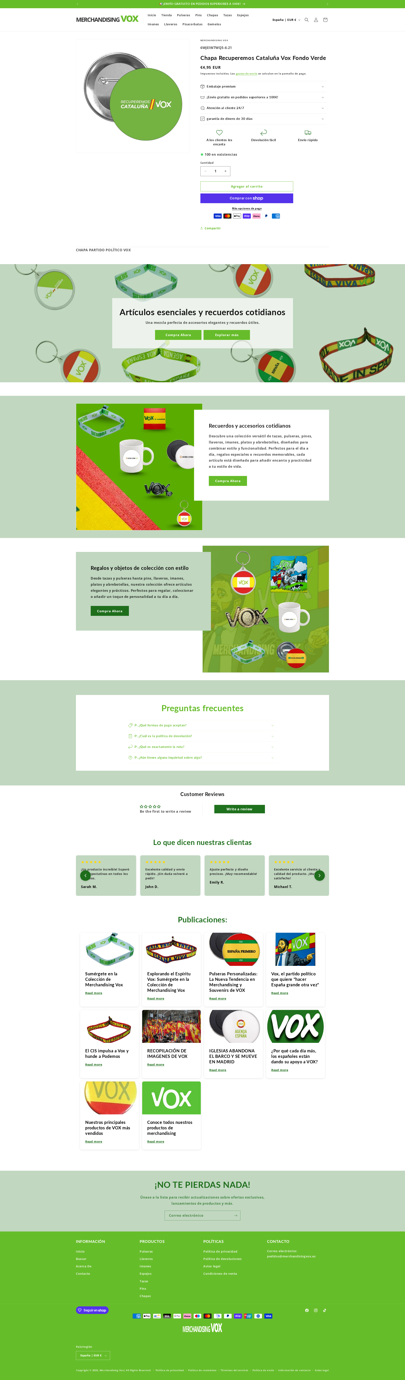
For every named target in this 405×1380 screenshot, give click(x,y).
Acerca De (83, 1266)
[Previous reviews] (85, 875)
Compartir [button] (213, 228)
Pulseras (146, 1251)
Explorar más (227, 335)
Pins (143, 1289)
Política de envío (263, 1370)
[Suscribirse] (235, 1216)
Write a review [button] (239, 809)
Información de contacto (294, 1370)
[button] (306, 19)
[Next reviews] (319, 875)
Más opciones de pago (247, 208)
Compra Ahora (178, 335)
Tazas (144, 1281)
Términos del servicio (234, 1370)
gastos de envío (247, 73)
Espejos (145, 1274)
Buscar (81, 1259)
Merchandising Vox (112, 1370)
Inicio (80, 1251)
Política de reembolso (202, 1370)
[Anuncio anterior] (77, 4)
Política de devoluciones (222, 1259)
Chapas (145, 1296)
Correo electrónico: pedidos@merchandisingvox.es (291, 1253)
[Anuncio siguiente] (327, 4)
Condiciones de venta (220, 1274)
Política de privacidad (220, 1251)
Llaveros (146, 1259)
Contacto (83, 1274)
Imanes (145, 1266)
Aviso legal (211, 1266)
